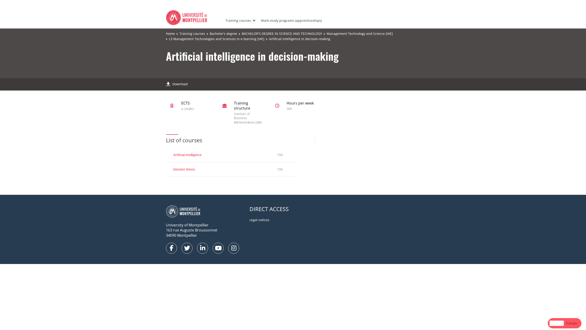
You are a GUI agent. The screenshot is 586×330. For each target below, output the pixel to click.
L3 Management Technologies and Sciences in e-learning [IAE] (216, 39)
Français (571, 323)
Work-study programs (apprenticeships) (291, 20)
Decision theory (184, 169)
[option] (572, 323)
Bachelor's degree (223, 33)
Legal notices (259, 220)
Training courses (238, 20)
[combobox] (557, 323)
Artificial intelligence (187, 155)
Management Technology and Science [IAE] (360, 33)
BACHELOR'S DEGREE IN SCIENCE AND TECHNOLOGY (282, 33)
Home (170, 33)
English (557, 323)
